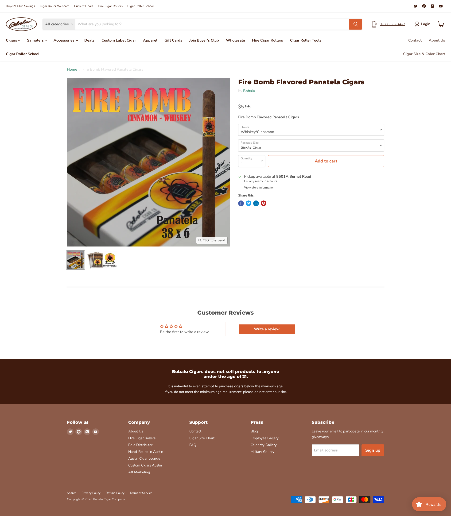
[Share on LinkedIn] (256, 203)
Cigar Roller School (140, 6)
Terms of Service (141, 493)
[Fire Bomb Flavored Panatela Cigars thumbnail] (75, 260)
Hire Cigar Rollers (110, 6)
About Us (437, 40)
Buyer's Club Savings (20, 6)
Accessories (64, 40)
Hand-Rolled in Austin (145, 451)
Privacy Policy (91, 493)
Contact (415, 40)
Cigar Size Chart (201, 438)
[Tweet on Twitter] (248, 203)
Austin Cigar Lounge (144, 458)
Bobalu (249, 90)
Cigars (12, 40)
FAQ (192, 445)
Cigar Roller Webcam (54, 6)
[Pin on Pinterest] (263, 203)
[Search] (355, 24)
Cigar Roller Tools (305, 40)
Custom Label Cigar (118, 40)
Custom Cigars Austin (145, 465)
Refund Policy (115, 493)
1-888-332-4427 (392, 24)
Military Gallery (262, 451)
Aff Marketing (139, 472)
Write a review (267, 329)
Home (72, 69)
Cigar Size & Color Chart (424, 54)
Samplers (36, 40)
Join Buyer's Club (204, 40)
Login (425, 24)
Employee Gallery (265, 438)
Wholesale (235, 40)
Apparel (150, 40)
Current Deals (83, 6)
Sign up (372, 450)
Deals (89, 40)
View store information (259, 187)
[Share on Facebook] (241, 203)
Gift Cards (173, 40)
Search (71, 493)
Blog (254, 431)
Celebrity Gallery (264, 445)
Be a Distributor (140, 445)
